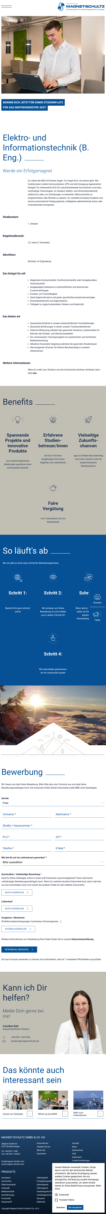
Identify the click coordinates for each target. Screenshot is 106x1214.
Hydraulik (5, 1188)
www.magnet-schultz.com (12, 1164)
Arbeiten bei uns (43, 1147)
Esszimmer (41, 1154)
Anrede (5, 798)
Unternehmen (42, 1143)
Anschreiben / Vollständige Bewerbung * (21, 874)
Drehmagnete (42, 1184)
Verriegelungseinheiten (46, 1181)
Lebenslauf (7, 901)
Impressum (77, 1157)
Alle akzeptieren (75, 1207)
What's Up (41, 1150)
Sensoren (41, 1198)
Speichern (60, 1207)
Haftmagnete (42, 1188)
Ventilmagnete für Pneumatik (49, 1191)
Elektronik (41, 1202)
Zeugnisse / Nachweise (13, 917)
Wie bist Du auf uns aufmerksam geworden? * (24, 857)
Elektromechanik (8, 1184)
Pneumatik (6, 1198)
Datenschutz (77, 1150)
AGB (74, 1154)
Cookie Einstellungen (81, 1160)
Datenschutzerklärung (82, 939)
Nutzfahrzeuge (7, 1195)
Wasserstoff (6, 1202)
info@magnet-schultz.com (12, 1161)
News (74, 1147)
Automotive (6, 1181)
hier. (35, 373)
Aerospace (5, 1178)
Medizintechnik (7, 1191)
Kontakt (75, 1143)
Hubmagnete (42, 1178)
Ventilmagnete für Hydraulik (49, 1195)
